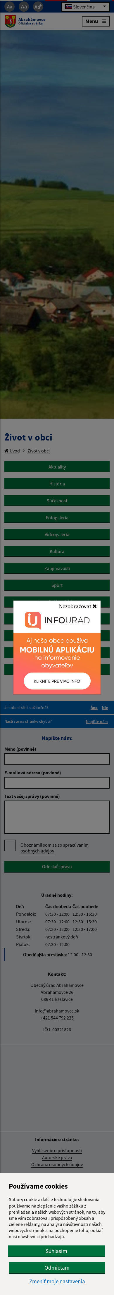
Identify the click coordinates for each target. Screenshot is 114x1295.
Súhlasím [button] (56, 1250)
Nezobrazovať (75, 606)
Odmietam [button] (57, 1267)
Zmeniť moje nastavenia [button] (57, 1281)
